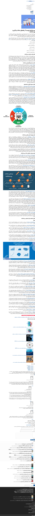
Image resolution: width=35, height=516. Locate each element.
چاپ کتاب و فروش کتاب (31, 509)
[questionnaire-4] (28, 28)
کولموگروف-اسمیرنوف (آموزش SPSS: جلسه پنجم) (26, 489)
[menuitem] (16, 7)
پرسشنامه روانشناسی (16, 94)
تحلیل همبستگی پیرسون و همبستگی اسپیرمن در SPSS (23, 491)
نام (34, 428)
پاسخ (32, 385)
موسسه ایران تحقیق (28, 38)
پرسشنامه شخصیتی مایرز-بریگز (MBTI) (20, 348)
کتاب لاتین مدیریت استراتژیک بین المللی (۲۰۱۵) (19, 355)
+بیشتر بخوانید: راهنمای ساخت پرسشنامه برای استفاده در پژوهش (25, 317)
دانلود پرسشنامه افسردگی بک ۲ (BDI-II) (20, 341)
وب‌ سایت (33, 431)
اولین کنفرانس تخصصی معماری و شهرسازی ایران (19, 362)
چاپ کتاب (33, 511)
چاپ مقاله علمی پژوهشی (31, 512)
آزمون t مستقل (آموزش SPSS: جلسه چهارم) (27, 490)
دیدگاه (34, 438)
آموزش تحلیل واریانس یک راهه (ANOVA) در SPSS (24, 492)
